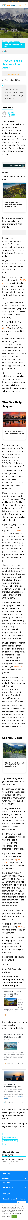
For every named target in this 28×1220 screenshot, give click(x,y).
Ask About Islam (14, 41)
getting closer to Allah (10, 1137)
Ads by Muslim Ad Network (14, 1)
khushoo (15, 1144)
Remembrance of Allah (10, 1134)
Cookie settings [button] (6, 1216)
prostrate (18, 666)
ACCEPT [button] (14, 1216)
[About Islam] (8, 5)
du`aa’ (5, 328)
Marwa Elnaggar (11, 113)
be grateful (7, 1144)
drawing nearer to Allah (10, 1141)
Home (5, 41)
